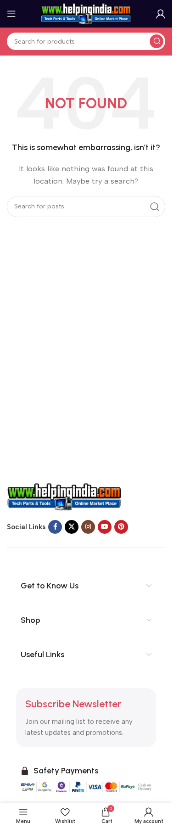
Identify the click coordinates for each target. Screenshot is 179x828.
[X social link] (71, 527)
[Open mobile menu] (11, 14)
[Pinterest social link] (121, 527)
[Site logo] (86, 13)
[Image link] (64, 496)
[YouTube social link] (105, 527)
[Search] (156, 41)
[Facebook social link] (55, 527)
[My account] (160, 14)
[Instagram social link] (88, 527)
